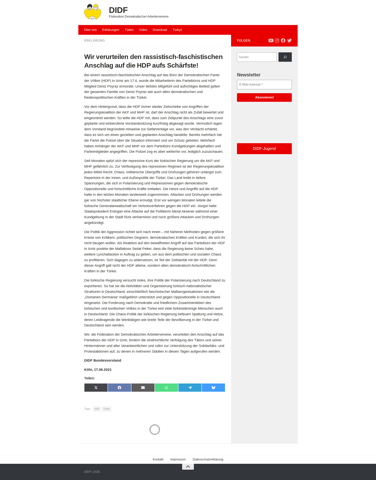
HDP (96, 409)
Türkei (129, 29)
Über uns (90, 29)
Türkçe (177, 29)
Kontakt (158, 459)
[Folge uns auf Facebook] (283, 40)
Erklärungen (110, 29)
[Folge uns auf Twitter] (289, 40)
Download (160, 29)
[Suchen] (285, 57)
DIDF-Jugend (264, 148)
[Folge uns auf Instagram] (277, 40)
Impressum (178, 459)
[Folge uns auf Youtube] (270, 40)
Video (143, 29)
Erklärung (94, 40)
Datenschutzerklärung (208, 459)
